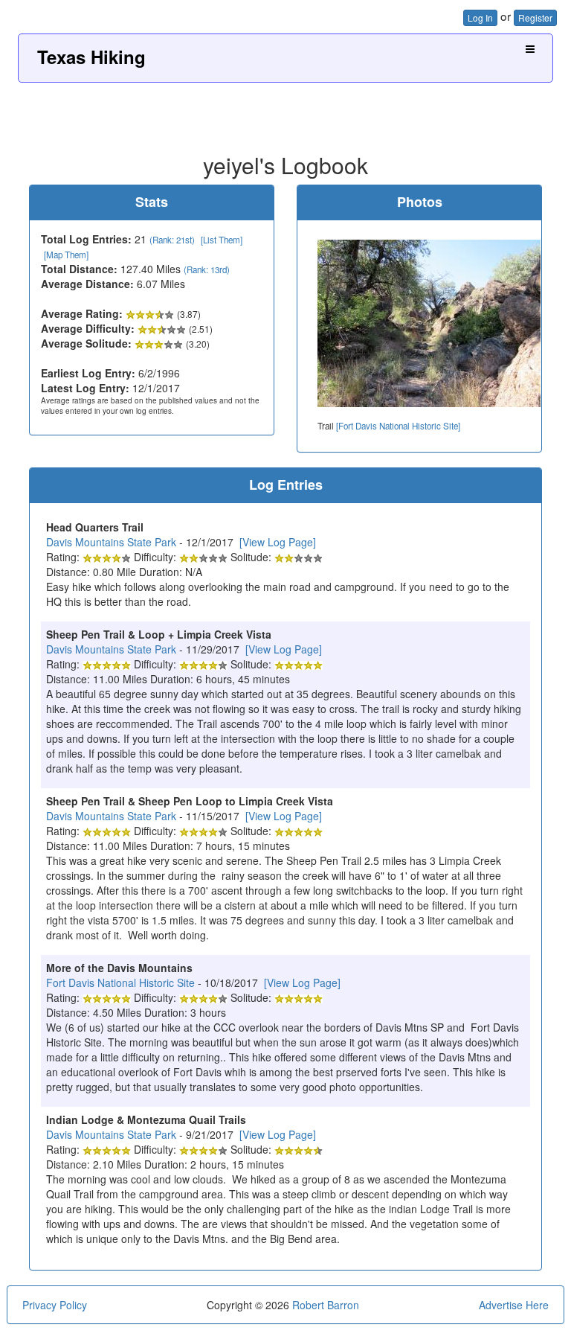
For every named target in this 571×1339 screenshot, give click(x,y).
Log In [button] (480, 17)
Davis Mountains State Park (111, 541)
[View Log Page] (277, 541)
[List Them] (221, 240)
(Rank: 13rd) (207, 269)
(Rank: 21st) (172, 240)
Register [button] (535, 17)
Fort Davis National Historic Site (120, 982)
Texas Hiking (91, 56)
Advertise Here (514, 1304)
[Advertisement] (285, 112)
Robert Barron (325, 1304)
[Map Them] (66, 255)
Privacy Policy (54, 1304)
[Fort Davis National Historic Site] (398, 426)
